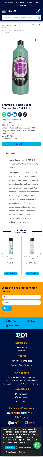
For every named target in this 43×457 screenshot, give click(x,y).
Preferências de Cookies (15, 452)
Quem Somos (21, 347)
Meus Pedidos (14, 321)
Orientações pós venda (21, 365)
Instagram (23, 394)
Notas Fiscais (13, 326)
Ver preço (23, 144)
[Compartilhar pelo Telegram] (9, 114)
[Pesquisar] (38, 17)
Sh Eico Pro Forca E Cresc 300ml (32, 258)
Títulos (32, 321)
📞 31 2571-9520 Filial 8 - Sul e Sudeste (21, 381)
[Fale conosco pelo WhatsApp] (37, 445)
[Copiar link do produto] (25, 114)
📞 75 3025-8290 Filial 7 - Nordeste (21, 377)
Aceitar (10, 447)
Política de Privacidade (21, 361)
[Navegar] (2, 254)
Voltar (37, 25)
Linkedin (23, 401)
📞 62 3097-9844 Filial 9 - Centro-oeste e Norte (21, 384)
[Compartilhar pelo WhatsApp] (4, 114)
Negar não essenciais (27, 447)
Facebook (23, 397)
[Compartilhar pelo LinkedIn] (14, 114)
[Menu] (4, 11)
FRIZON (10, 136)
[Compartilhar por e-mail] (20, 114)
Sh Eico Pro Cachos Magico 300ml (11, 258)
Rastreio (21, 351)
